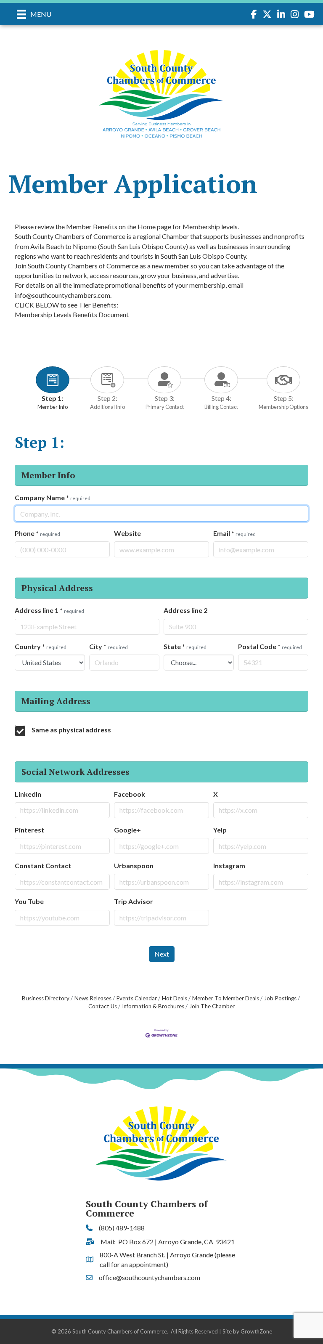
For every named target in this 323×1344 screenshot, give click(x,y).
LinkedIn (28, 794)
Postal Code (270, 646)
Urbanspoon (134, 865)
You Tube (29, 901)
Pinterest (29, 830)
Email (234, 533)
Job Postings (280, 998)
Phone (37, 533)
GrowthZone (256, 1331)
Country (40, 646)
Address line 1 (49, 610)
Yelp (220, 830)
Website (127, 533)
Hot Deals (174, 998)
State (185, 646)
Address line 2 (185, 610)
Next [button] (161, 954)
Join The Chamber (212, 1006)
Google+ (127, 830)
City (108, 646)
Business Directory (45, 998)
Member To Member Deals (225, 998)
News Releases (92, 998)
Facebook (129, 794)
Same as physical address (71, 730)
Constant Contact (43, 865)
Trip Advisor (133, 901)
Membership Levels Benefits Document (72, 314)
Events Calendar (136, 998)
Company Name (52, 497)
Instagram (229, 865)
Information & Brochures (153, 1006)
